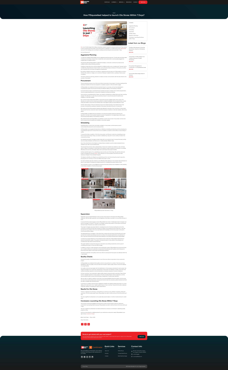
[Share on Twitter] (85, 324)
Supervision (131, 31)
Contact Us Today (90, 313)
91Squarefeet (123, 48)
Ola (81, 47)
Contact (135, 2)
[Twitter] (92, 357)
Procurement (132, 27)
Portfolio (107, 2)
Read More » (131, 52)
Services (121, 2)
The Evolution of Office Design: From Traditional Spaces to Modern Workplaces (137, 58)
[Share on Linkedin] (88, 324)
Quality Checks (132, 33)
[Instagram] (87, 357)
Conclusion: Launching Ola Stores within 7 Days (136, 38)
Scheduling (131, 29)
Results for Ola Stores (133, 35)
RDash (96, 153)
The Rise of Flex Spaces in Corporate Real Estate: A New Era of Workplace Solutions (137, 49)
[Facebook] (90, 357)
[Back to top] (225, 367)
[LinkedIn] (82, 357)
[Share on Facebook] (82, 324)
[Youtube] (84, 357)
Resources (128, 2)
